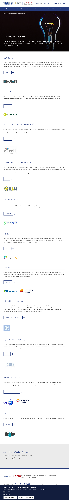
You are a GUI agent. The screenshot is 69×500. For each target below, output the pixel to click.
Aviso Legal (41, 484)
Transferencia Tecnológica (12, 13)
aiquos (7, 72)
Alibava (8, 106)
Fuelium (8, 282)
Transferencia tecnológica (40, 9)
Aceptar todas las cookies (26, 497)
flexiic (8, 248)
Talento (44, 3)
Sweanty (8, 424)
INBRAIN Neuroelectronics (13, 317)
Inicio (5, 13)
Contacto (38, 3)
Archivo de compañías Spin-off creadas (16, 452)
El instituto (8, 9)
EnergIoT (8, 213)
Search (48, 3)
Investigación (15, 9)
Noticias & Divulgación (53, 9)
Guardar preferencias (10, 497)
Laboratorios (30, 9)
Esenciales (8, 492)
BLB (7, 179)
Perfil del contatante (48, 484)
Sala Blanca (22, 9)
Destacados (62, 9)
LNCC (7, 354)
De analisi (7, 494)
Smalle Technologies (12, 391)
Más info (44, 489)
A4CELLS (8, 138)
